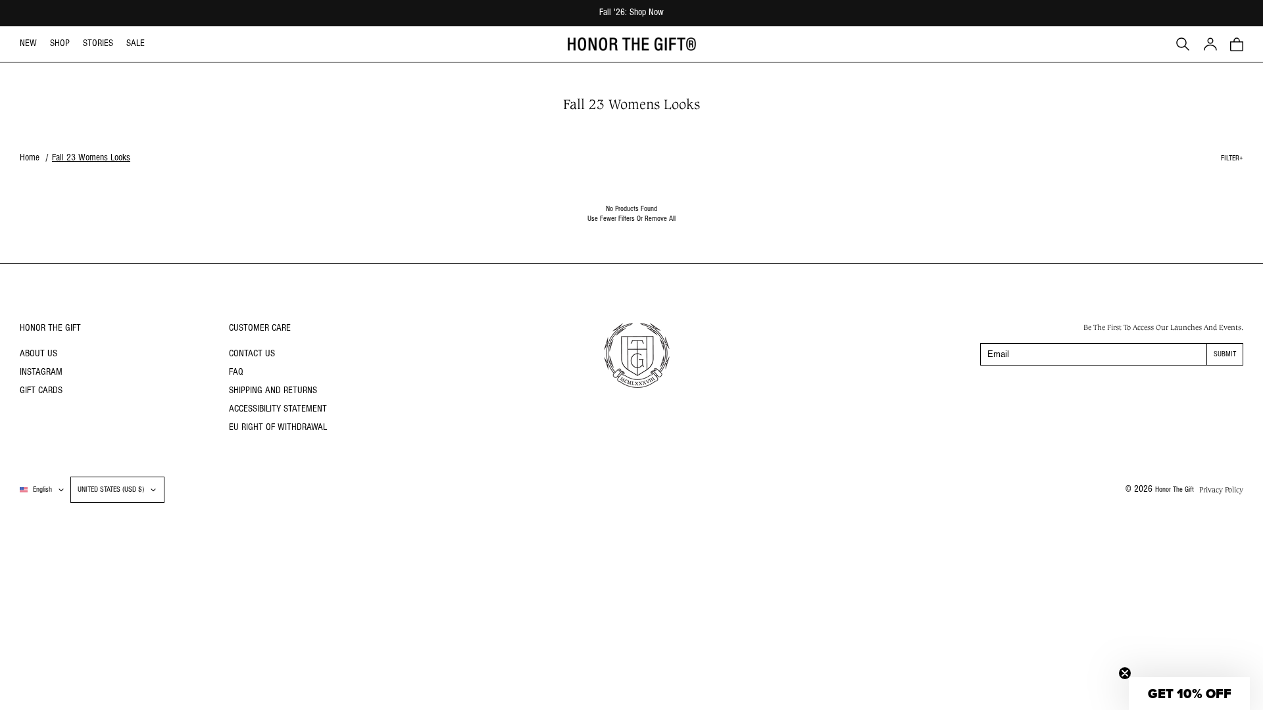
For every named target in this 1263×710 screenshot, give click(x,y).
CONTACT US (252, 354)
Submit (1225, 354)
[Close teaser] (1124, 673)
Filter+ (1232, 158)
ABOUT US (38, 354)
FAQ (236, 372)
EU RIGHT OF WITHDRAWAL (278, 427)
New (28, 43)
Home (29, 158)
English (42, 489)
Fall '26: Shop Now (631, 13)
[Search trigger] (1183, 44)
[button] (1236, 44)
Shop (60, 43)
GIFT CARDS (41, 391)
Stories (98, 43)
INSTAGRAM (41, 372)
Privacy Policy (1221, 489)
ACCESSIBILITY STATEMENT (278, 409)
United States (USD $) (111, 489)
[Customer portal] (1210, 44)
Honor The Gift (1174, 489)
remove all (660, 219)
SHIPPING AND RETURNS (273, 391)
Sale (135, 43)
